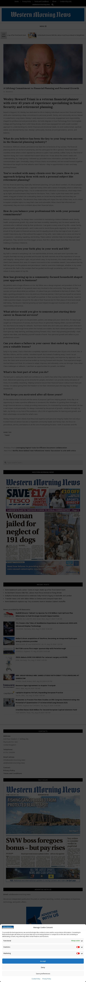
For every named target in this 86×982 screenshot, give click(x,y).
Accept (43, 961)
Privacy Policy (46, 979)
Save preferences (43, 973)
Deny (43, 967)
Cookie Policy (36, 979)
